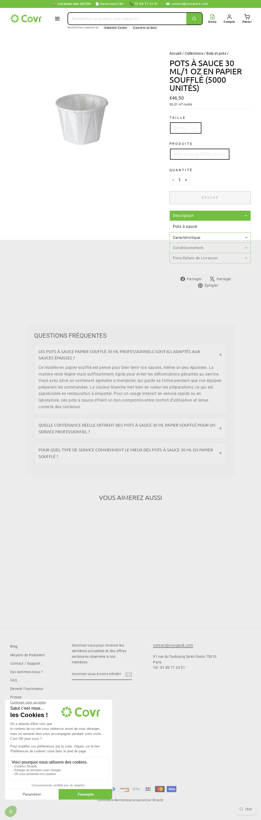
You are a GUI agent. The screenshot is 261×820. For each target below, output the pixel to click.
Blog (14, 646)
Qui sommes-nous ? (26, 672)
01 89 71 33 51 (144, 4)
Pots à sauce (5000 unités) (199, 154)
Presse (15, 697)
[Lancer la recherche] (194, 19)
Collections (194, 53)
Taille (177, 118)
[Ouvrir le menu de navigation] (57, 18)
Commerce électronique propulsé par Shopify (130, 800)
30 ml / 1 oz (185, 127)
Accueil (175, 53)
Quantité (181, 170)
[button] (210, 215)
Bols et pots (216, 53)
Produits (181, 144)
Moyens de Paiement (27, 655)
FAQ (13, 680)
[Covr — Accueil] (26, 19)
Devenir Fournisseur (27, 689)
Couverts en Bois (144, 27)
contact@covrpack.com (187, 4)
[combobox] (127, 19)
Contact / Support (25, 663)
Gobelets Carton (115, 27)
